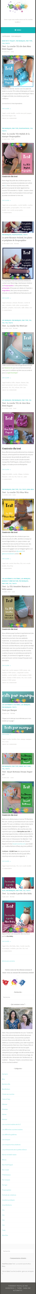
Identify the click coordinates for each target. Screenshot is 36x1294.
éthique (20, 474)
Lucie (12, 51)
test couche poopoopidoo (15, 210)
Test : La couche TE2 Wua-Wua (15, 492)
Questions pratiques (8, 1200)
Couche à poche (25, 946)
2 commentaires (7, 479)
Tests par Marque (9, 710)
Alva (3, 890)
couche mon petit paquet (23, 113)
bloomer (20, 303)
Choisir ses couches (8, 1094)
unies (25, 477)
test (30, 307)
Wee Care (23, 387)
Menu (19, 30)
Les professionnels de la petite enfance (14, 1150)
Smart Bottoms (25, 766)
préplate (10, 307)
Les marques (6, 320)
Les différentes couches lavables (12, 1129)
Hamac (4, 1114)
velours (17, 387)
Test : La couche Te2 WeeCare (14, 326)
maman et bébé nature (14, 677)
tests (7, 741)
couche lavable (10, 113)
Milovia (4, 1160)
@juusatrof (19, 551)
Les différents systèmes (11, 578)
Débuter (4, 1104)
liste (18, 739)
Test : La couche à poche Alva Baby (17, 894)
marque (23, 739)
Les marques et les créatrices (11, 1145)
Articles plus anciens (8, 961)
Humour (4, 1119)
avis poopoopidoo (11, 205)
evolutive (13, 948)
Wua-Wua (30, 489)
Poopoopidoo (24, 128)
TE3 (31, 128)
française (5, 477)
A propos (5, 1074)
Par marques (20, 41)
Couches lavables (11, 739)
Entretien (5, 1109)
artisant (14, 303)
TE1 (30, 320)
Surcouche (17, 307)
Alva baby (12, 946)
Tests (7, 43)
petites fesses (23, 385)
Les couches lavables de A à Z (11, 1124)
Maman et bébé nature (10, 581)
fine (27, 382)
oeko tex (11, 477)
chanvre (17, 382)
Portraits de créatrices (9, 1195)
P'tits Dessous (6, 1175)
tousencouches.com (19, 844)
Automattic (17, 1290)
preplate (4, 307)
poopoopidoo (15, 207)
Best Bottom (6, 1089)
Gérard (4, 1271)
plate (17, 305)
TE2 (3, 43)
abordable (9, 474)
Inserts (16, 385)
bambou (8, 382)
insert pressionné (7, 385)
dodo (13, 305)
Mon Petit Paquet (8, 41)
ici (5, 185)
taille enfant (25, 307)
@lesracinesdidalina (8, 554)
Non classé (5, 1170)
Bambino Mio (6, 1084)
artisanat (9, 303)
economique (5, 948)
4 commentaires (7, 212)
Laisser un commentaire (9, 118)
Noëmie (16, 243)
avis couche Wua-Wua (12, 563)
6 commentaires (7, 310)
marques (28, 739)
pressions (5, 387)
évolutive (26, 474)
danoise (23, 382)
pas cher (19, 948)
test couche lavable (25, 866)
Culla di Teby (6, 1099)
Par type (29, 41)
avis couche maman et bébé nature (16, 670)
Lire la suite (6, 108)
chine (17, 946)
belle (13, 382)
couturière (8, 305)
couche (15, 474)
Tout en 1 (20, 477)
